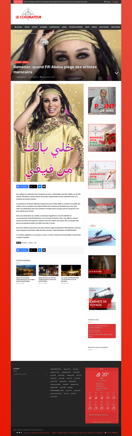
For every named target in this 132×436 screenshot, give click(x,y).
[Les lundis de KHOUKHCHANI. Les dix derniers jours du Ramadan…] (71, 270)
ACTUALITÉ (23, 33)
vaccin (53, 396)
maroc (53, 381)
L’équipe (54, 432)
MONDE (64, 27)
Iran (69, 378)
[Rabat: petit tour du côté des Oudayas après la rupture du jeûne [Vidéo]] (48, 270)
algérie (67, 369)
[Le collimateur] (28, 14)
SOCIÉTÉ (34, 27)
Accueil (17, 33)
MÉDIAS (94, 27)
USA (73, 393)
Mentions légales (63, 432)
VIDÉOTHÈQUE (115, 27)
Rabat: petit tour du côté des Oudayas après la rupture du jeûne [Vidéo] (47, 279)
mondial (63, 381)
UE (66, 393)
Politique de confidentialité (95, 432)
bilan (75, 369)
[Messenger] (39, 186)
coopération (66, 372)
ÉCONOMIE (43, 27)
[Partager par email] (44, 186)
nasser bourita (55, 384)
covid (76, 372)
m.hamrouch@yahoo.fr (95, 328)
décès (61, 375)
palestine (74, 384)
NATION (27, 27)
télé (35, 242)
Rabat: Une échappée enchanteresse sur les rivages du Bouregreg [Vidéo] (25, 279)
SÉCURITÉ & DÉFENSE (76, 27)
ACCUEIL (19, 27)
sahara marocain (55, 393)
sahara (77, 390)
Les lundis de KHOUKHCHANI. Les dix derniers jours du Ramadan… (70, 279)
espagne (70, 375)
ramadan (30, 242)
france (53, 378)
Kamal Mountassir (21, 77)
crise (53, 375)
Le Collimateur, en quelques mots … (40, 432)
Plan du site (83, 432)
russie (69, 390)
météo (72, 381)
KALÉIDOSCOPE (54, 27)
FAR (79, 375)
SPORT (87, 27)
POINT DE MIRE (104, 27)
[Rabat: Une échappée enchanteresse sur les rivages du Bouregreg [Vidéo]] (26, 270)
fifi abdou (24, 242)
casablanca (54, 372)
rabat (62, 387)
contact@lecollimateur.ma (101, 326)
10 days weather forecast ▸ (102, 422)
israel (77, 378)
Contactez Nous (73, 432)
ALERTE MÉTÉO (55, 369)
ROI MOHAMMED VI (56, 390)
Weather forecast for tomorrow (98, 415)
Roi (70, 387)
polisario (54, 387)
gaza (61, 378)
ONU (65, 384)
